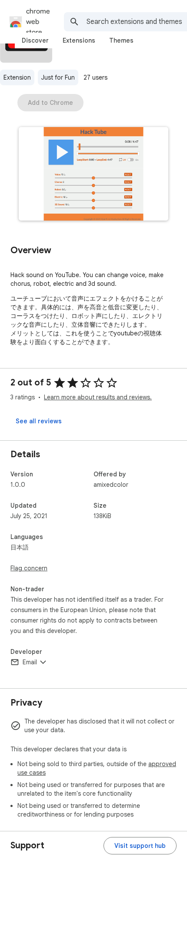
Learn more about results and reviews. (98, 397)
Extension (17, 77)
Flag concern (28, 568)
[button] (93, 175)
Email (30, 662)
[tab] (35, 40)
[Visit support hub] (140, 845)
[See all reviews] (38, 421)
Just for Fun (58, 77)
